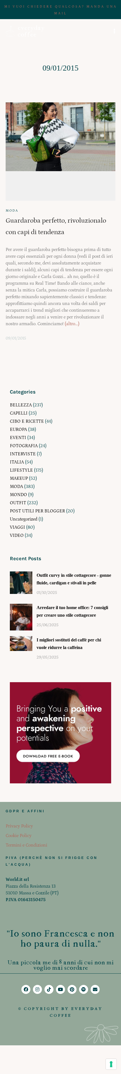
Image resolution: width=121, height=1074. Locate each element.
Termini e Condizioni (26, 845)
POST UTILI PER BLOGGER (37, 511)
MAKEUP (19, 478)
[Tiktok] (48, 989)
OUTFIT (18, 502)
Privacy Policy (19, 826)
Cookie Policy (19, 835)
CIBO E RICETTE (27, 421)
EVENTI (18, 437)
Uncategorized (23, 519)
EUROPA (18, 429)
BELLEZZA (21, 405)
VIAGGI (17, 527)
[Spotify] (83, 989)
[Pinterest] (72, 989)
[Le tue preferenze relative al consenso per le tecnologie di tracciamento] (111, 1064)
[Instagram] (37, 989)
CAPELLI (19, 413)
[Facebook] (25, 989)
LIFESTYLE (21, 470)
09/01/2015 (16, 338)
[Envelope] (95, 989)
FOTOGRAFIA (24, 445)
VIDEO (17, 535)
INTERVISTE (23, 453)
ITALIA (17, 462)
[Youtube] (60, 989)
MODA (12, 210)
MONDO (18, 494)
